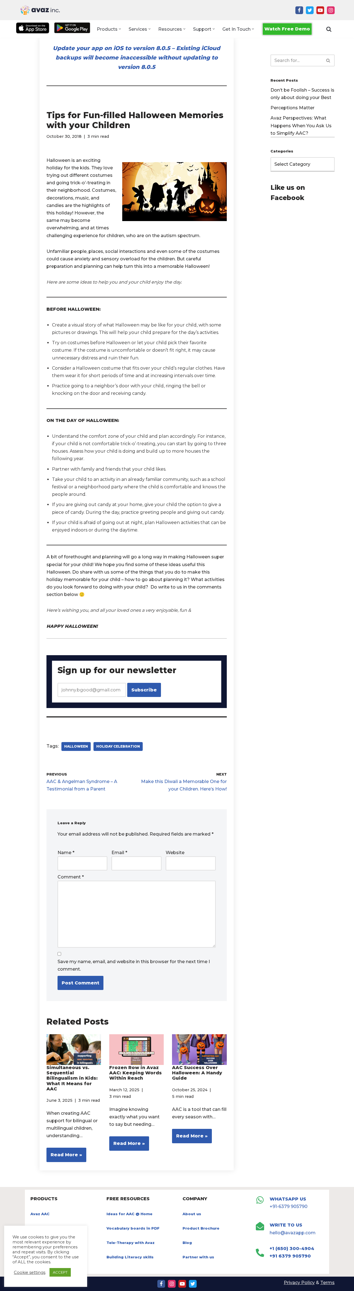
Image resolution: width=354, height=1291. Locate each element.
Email (119, 852)
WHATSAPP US (288, 1199)
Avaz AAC (40, 1214)
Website (175, 852)
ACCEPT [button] (60, 1272)
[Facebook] (299, 10)
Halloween (76, 746)
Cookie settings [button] (29, 1272)
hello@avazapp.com (293, 1232)
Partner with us (198, 1257)
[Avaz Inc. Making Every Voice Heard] (40, 10)
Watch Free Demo (287, 29)
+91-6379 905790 (289, 1206)
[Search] (329, 29)
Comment (71, 877)
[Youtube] (320, 10)
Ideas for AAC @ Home (129, 1214)
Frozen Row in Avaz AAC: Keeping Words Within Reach (135, 1073)
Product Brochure (201, 1228)
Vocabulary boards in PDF (133, 1228)
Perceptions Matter (292, 107)
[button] (120, 29)
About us (192, 1214)
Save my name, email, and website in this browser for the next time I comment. (134, 965)
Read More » (64, 1157)
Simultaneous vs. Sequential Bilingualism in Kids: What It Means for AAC (72, 1078)
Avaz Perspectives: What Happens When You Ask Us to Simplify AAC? (301, 125)
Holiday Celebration (118, 746)
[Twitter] (310, 10)
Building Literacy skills (129, 1257)
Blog (187, 1242)
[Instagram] (331, 10)
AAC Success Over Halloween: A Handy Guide (197, 1073)
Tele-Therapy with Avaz (130, 1242)
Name (66, 852)
